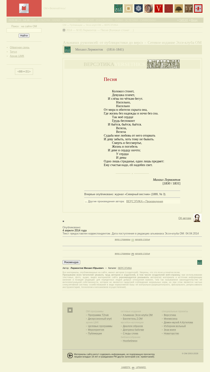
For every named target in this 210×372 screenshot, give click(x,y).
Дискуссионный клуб (100, 318)
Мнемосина (170, 318)
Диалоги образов (133, 326)
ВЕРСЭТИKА (125, 268)
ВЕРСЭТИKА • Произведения (144, 201)
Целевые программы (100, 326)
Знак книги (170, 329)
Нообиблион (130, 340)
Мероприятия (96, 329)
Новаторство (171, 333)
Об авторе (184, 218)
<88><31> (24, 71)
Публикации (95, 333)
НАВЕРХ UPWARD (133, 367)
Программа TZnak (98, 315)
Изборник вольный (175, 326)
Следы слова (130, 333)
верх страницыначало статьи (132, 239)
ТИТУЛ (183, 20)
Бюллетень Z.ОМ (133, 318)
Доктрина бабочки (133, 329)
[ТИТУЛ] (24, 12)
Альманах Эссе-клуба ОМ (138, 315)
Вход (194, 20)
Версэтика (170, 315)
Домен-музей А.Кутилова (178, 322)
